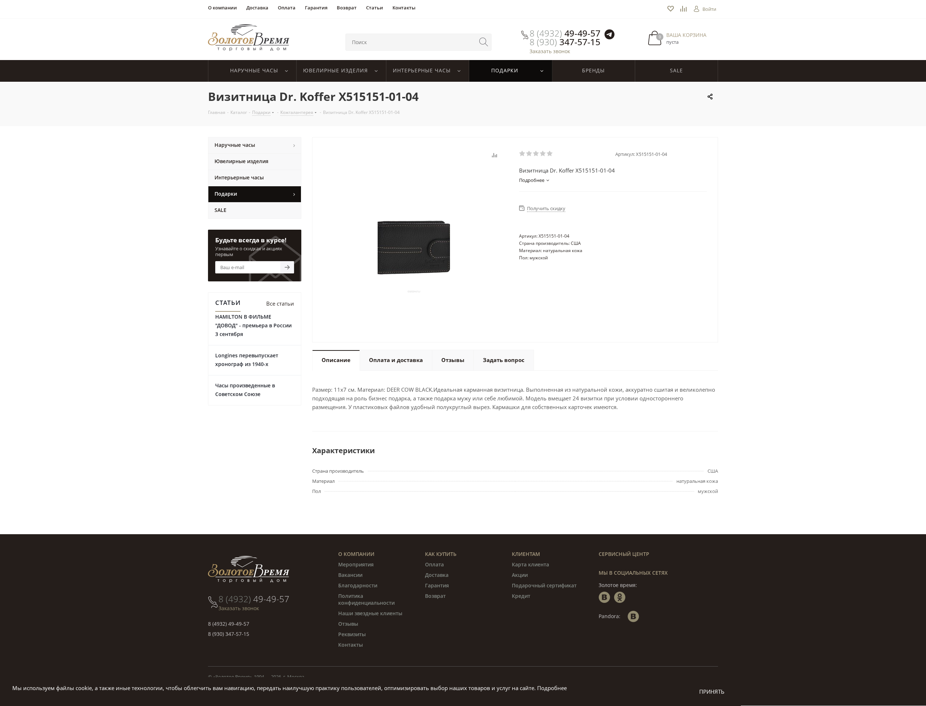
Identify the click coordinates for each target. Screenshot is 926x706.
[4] (543, 154)
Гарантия (437, 585)
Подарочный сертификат (544, 585)
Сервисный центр (624, 553)
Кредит (521, 595)
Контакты (350, 644)
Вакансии (350, 574)
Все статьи (280, 303)
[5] (550, 154)
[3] (536, 154)
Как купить (440, 553)
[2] (529, 154)
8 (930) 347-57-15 (228, 633)
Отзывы (348, 623)
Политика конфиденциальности (366, 599)
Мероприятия (356, 564)
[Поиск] (484, 42)
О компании (356, 553)
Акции (520, 574)
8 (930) (565, 42)
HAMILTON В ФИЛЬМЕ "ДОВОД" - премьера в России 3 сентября (253, 325)
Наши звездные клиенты (370, 613)
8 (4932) (565, 33)
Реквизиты (352, 634)
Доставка (437, 574)
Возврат (435, 595)
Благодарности (357, 585)
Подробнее (552, 688)
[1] (522, 154)
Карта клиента (530, 564)
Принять (712, 691)
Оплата (434, 564)
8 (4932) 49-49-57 (228, 623)
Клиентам (526, 553)
